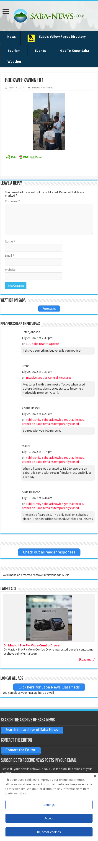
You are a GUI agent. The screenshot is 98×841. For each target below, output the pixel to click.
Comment (12, 201)
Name (10, 241)
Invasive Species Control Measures (48, 377)
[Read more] (87, 659)
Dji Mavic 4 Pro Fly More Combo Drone (31, 645)
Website (10, 269)
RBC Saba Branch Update (42, 343)
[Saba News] (49, 15)
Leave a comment (42, 87)
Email (9, 255)
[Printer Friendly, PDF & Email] (24, 157)
